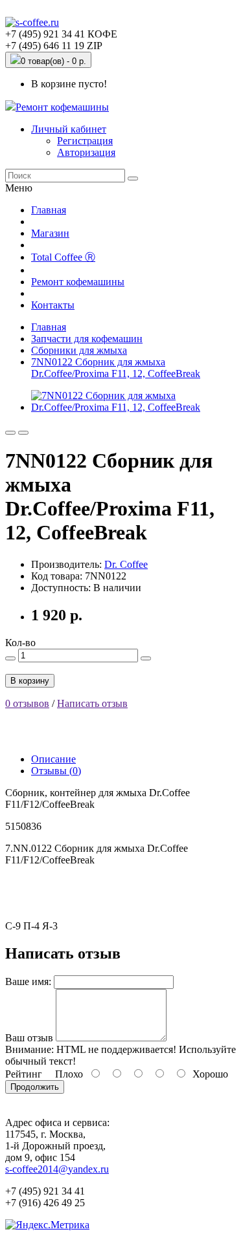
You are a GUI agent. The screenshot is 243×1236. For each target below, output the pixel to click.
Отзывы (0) (56, 770)
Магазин (50, 233)
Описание (53, 759)
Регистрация (85, 140)
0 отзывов (27, 703)
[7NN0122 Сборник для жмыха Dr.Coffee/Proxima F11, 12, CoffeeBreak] (134, 407)
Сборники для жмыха (79, 350)
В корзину (29, 681)
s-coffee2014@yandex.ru (57, 1169)
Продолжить (34, 1087)
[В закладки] (10, 433)
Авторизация (86, 152)
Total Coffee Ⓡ (63, 257)
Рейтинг (23, 1073)
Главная (48, 209)
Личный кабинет (68, 129)
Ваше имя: (28, 981)
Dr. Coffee (126, 564)
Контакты (53, 304)
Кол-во (20, 642)
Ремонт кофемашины (62, 107)
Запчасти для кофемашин (87, 338)
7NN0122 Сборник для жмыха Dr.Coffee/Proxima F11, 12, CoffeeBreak (115, 367)
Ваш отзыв (29, 1037)
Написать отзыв (92, 703)
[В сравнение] (23, 433)
